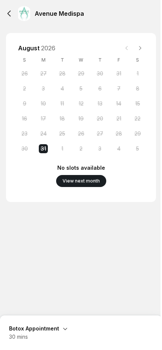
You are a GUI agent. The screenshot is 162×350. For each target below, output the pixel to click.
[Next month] (140, 48)
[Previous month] (127, 48)
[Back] (9, 14)
